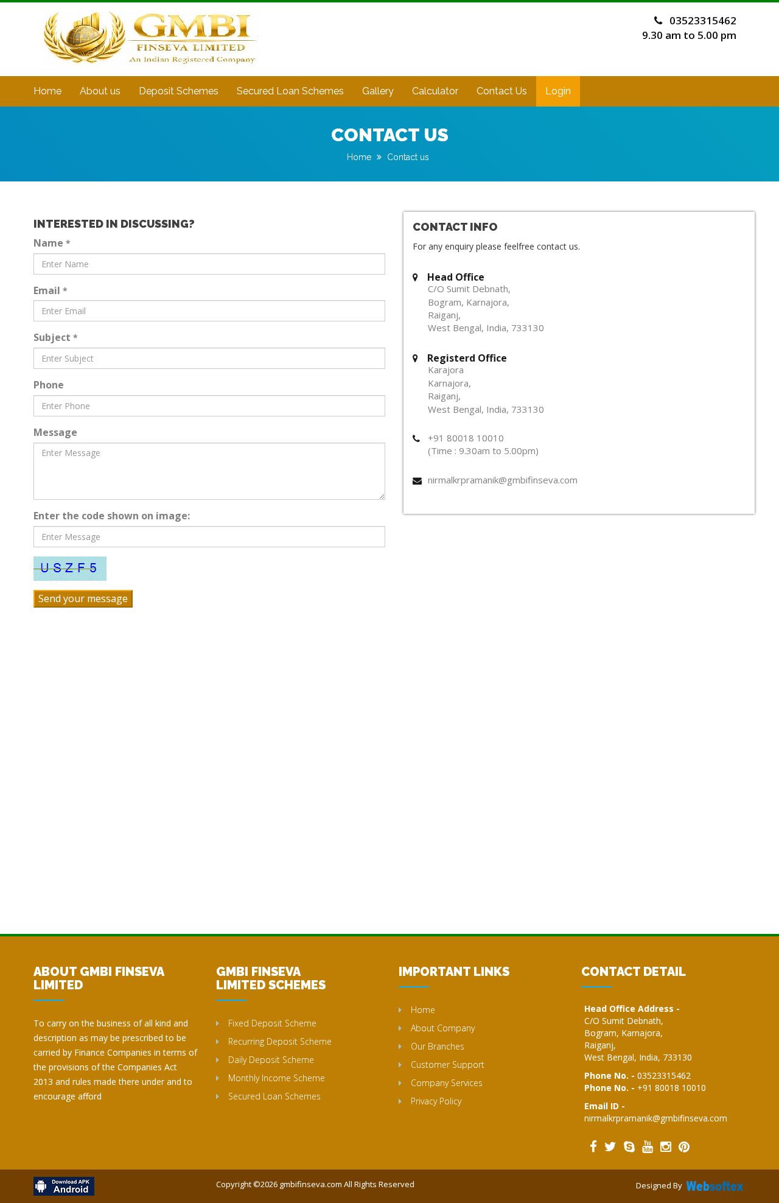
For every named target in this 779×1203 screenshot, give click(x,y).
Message (55, 432)
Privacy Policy (436, 1101)
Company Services (447, 1083)
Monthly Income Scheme (276, 1078)
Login (558, 91)
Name (51, 243)
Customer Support (447, 1064)
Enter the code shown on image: (111, 515)
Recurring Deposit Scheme (280, 1041)
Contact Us (502, 91)
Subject (55, 337)
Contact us (408, 157)
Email (50, 290)
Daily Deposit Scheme (271, 1059)
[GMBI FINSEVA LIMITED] (152, 22)
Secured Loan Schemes (290, 91)
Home (47, 91)
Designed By (659, 1185)
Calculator (435, 91)
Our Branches (437, 1046)
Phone (48, 384)
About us (100, 91)
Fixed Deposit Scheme (272, 1023)
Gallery (378, 91)
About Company (443, 1028)
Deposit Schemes (178, 91)
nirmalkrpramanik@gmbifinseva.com (655, 1118)
